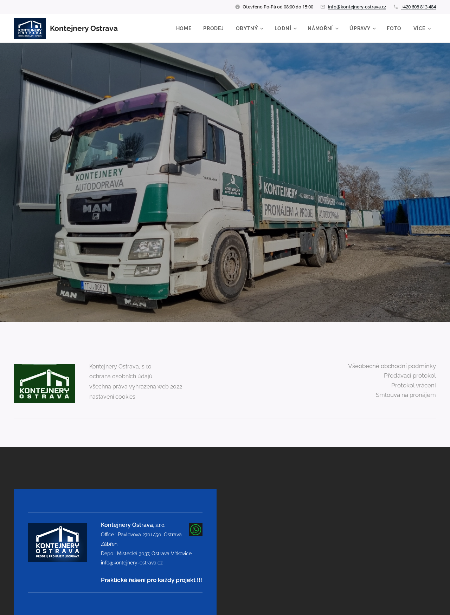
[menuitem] (184, 28)
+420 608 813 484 (418, 7)
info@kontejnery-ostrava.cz (357, 7)
